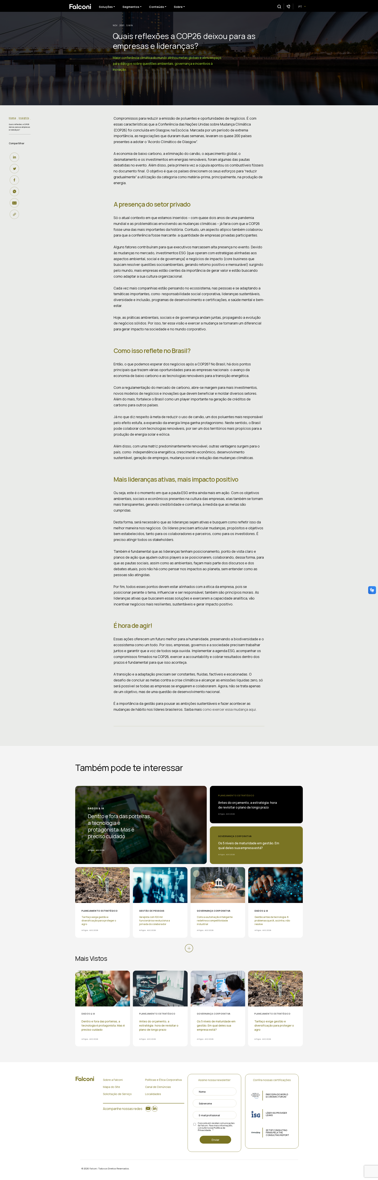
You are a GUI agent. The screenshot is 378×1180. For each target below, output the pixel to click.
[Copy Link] (15, 214)
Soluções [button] (106, 7)
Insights (24, 118)
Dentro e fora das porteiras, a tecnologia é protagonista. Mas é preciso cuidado (119, 826)
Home (12, 118)
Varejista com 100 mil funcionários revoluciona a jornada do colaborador (154, 920)
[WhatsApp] (15, 191)
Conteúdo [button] (156, 7)
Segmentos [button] (130, 7)
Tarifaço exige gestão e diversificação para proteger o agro (99, 920)
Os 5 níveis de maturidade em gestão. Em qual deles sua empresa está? (248, 845)
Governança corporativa (235, 836)
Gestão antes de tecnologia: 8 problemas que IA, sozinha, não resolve (272, 920)
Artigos (91, 850)
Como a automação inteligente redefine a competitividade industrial (215, 920)
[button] (279, 6)
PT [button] (300, 6)
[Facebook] (15, 180)
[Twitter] (15, 168)
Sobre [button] (178, 7)
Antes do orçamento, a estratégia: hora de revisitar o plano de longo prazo (247, 804)
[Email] (15, 203)
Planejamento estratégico (236, 795)
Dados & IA (96, 808)
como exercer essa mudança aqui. (230, 709)
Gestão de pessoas (151, 911)
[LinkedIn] (15, 157)
